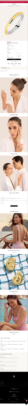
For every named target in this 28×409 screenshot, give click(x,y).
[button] (14, 64)
